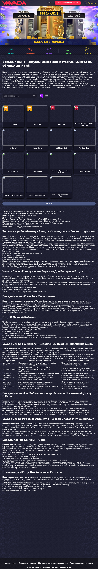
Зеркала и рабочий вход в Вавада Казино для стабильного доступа (33, 212)
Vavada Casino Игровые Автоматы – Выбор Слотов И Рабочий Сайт (33, 223)
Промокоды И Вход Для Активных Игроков (22, 227)
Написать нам (10, 563)
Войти (49, 3)
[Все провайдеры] (19, 96)
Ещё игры (49, 203)
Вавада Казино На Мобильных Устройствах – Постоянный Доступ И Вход (36, 221)
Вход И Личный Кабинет (13, 217)
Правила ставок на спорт (81, 563)
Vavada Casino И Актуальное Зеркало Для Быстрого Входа (29, 213)
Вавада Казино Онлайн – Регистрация (20, 215)
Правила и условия (27, 563)
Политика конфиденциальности (53, 563)
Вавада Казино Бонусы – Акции (17, 225)
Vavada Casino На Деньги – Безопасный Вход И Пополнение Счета (32, 219)
